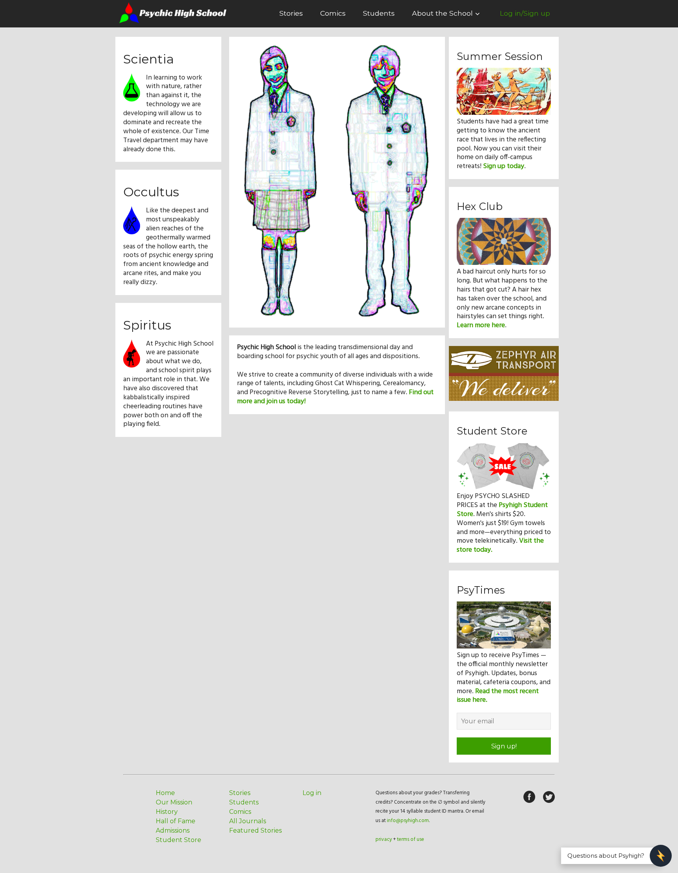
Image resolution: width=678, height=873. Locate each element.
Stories (291, 13)
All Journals (247, 821)
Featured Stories (255, 830)
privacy (383, 839)
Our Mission (174, 802)
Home (165, 793)
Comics (333, 13)
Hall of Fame (175, 821)
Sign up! (504, 746)
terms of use (410, 839)
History (167, 811)
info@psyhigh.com (408, 821)
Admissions (173, 830)
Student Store (178, 840)
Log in (312, 793)
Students (379, 13)
